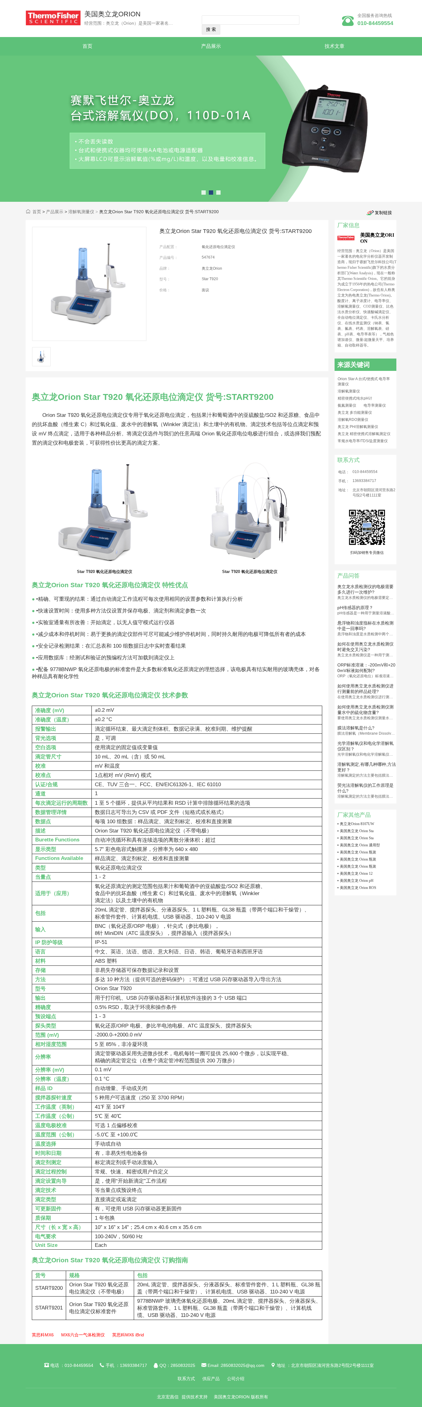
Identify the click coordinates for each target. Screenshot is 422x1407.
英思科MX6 (43, 1334)
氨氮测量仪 (347, 405)
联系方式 (186, 1378)
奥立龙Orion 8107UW (357, 824)
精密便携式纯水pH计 (355, 398)
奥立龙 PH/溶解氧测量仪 (358, 427)
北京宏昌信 (168, 1396)
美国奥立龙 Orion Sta (356, 831)
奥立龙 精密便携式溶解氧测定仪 (364, 434)
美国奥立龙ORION (112, 14)
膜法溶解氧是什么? (355, 727)
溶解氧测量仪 (81, 211)
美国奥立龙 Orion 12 (356, 873)
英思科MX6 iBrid (128, 1334)
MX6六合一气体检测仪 (83, 1334)
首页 (87, 46)
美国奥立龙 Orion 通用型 (360, 845)
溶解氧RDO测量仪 (353, 419)
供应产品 (211, 1378)
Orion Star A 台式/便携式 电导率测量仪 (364, 381)
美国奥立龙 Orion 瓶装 (358, 852)
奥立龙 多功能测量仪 (355, 412)
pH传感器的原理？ (355, 607)
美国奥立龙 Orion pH (356, 880)
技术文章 (334, 46)
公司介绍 (235, 1378)
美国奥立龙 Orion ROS (358, 888)
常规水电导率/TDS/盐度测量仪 (363, 441)
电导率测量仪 (375, 405)
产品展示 (211, 46)
